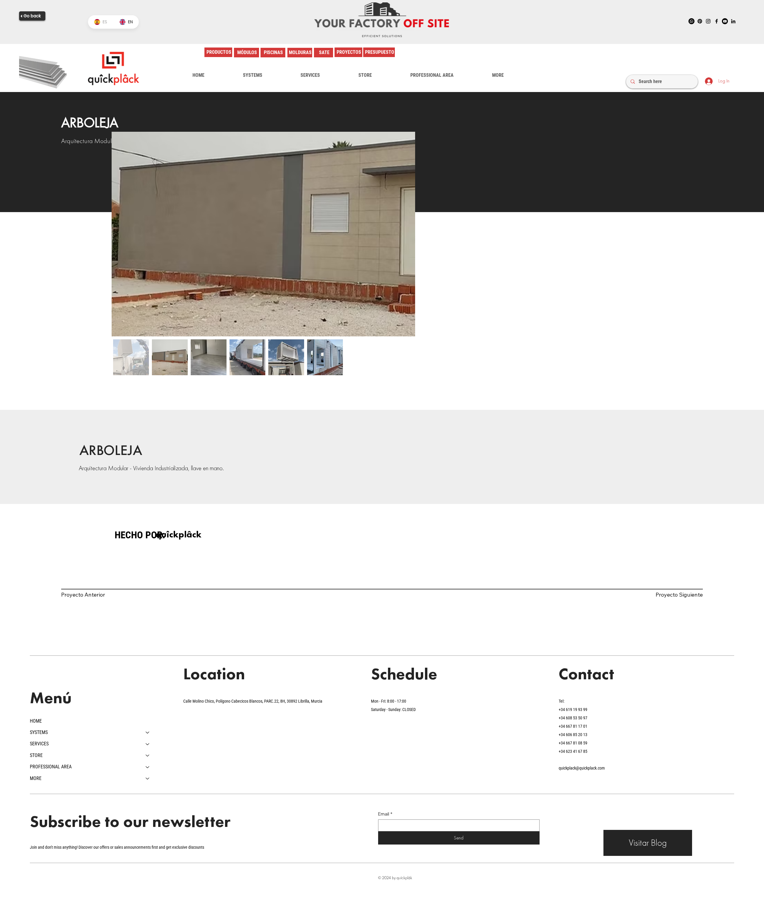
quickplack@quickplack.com (582, 768)
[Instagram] (708, 21)
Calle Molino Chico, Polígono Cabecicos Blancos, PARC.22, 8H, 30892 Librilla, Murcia (252, 701)
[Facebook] (717, 21)
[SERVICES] (147, 744)
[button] (252, 75)
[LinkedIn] (733, 21)
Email (385, 814)
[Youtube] (725, 21)
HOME (36, 721)
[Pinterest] (700, 21)
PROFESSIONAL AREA (51, 767)
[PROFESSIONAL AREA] (147, 767)
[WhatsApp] (691, 21)
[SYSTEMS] (147, 732)
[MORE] (147, 778)
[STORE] (147, 755)
